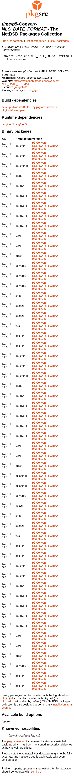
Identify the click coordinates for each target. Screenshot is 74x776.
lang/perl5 (8, 124)
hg (31, 90)
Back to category (13, 40)
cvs (26, 90)
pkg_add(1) (9, 701)
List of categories (35, 40)
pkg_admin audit (17, 741)
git (35, 90)
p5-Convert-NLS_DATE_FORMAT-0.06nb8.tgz (46, 165)
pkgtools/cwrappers (13, 110)
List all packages (58, 40)
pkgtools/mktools (46, 107)
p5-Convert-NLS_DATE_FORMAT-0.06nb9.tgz (46, 145)
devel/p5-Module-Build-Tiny (18, 107)
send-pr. (36, 771)
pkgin (5, 698)
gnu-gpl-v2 (20, 87)
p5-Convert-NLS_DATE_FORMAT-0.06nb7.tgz (46, 305)
